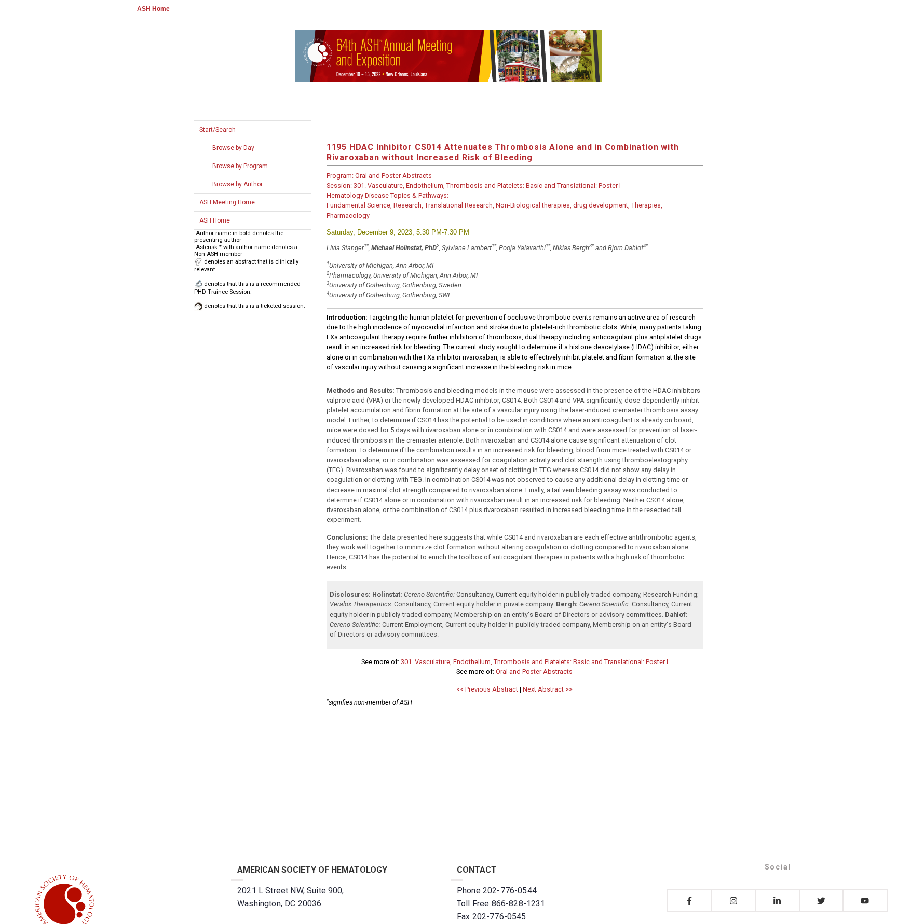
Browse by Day (233, 147)
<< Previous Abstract (487, 689)
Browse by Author (237, 184)
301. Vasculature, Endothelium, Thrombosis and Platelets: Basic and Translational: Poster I (534, 662)
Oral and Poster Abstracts (534, 671)
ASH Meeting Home (227, 202)
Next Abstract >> (548, 689)
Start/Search (217, 129)
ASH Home (153, 8)
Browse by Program (240, 166)
